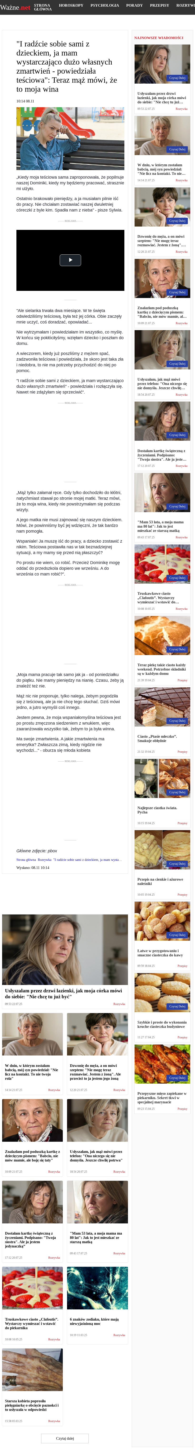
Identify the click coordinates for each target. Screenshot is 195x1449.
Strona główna (43, 7)
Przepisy (159, 5)
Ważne (15, 7)
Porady (134, 5)
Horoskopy (71, 5)
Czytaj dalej (65, 1438)
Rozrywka (119, 1004)
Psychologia (105, 5)
